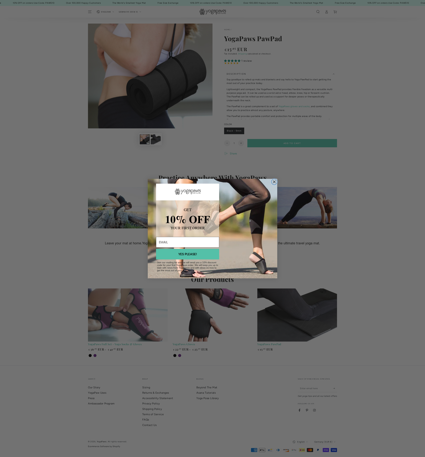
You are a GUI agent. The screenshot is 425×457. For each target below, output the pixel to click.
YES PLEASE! (187, 254)
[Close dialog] (274, 182)
